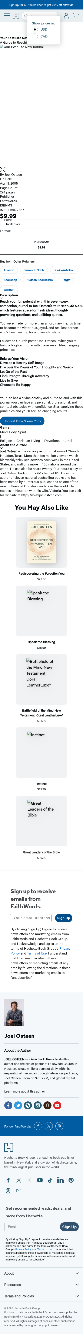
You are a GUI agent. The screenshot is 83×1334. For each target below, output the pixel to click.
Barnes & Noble (34, 270)
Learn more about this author (25, 1091)
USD (43, 29)
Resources (12, 1284)
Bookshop (10, 280)
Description (9, 295)
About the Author (13, 445)
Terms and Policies (19, 1295)
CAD (44, 36)
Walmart (9, 289)
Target (66, 280)
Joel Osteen (13, 174)
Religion (6, 440)
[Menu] (7, 15)
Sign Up (63, 918)
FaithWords (8, 200)
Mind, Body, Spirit (13, 431)
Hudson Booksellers (39, 280)
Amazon (9, 270)
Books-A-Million (64, 270)
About (9, 1273)
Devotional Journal (58, 440)
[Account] (66, 16)
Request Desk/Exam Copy (22, 421)
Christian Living (28, 440)
